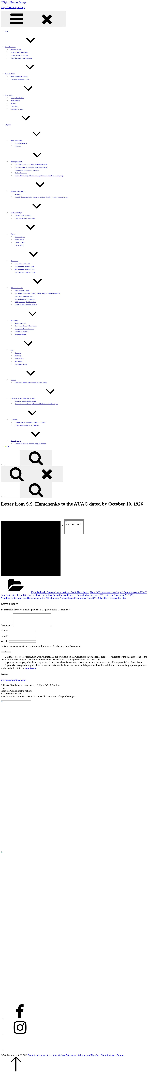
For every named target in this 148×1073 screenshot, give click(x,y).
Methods (13, 380)
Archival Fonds (15, 100)
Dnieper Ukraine (19, 242)
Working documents (16, 161)
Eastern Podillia (19, 239)
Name (4, 630)
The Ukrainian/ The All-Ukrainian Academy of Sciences (31, 164)
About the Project (10, 74)
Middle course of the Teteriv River (25, 269)
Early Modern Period (21, 364)
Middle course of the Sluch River (24, 266)
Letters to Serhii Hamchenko (23, 215)
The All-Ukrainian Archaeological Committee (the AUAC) (31, 167)
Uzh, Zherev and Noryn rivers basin (25, 272)
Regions (13, 234)
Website (5, 641)
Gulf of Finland (19, 245)
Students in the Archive (17, 109)
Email (5, 635)
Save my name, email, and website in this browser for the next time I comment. (42, 646)
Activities (13, 103)
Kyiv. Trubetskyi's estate (43, 592)
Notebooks (18, 146)
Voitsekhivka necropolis (21, 331)
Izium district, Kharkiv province (24, 296)
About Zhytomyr (16, 441)
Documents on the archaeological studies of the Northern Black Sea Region (36, 404)
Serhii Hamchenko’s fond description (21, 58)
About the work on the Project (19, 76)
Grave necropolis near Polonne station (26, 326)
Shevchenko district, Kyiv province (25, 299)
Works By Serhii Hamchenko (19, 52)
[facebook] (20, 1018)
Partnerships (14, 106)
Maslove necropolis (20, 323)
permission (30, 668)
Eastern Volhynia (20, 237)
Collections (14, 419)
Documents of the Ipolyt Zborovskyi (25, 401)
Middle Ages (18, 361)
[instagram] (20, 1034)
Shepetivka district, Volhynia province (26, 304)
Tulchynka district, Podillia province (25, 302)
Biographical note (16, 49)
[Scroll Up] (16, 1070)
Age (12, 350)
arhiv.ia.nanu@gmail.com (13, 679)
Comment (6, 625)
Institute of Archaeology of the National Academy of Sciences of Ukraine (63, 1055)
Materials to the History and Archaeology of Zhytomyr (30, 443)
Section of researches (21, 173)
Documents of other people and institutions (23, 398)
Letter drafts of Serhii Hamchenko (25, 218)
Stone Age (18, 353)
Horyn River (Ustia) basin (22, 264)
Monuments (14, 320)
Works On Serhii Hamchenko (19, 55)
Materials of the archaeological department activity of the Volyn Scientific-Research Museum (41, 197)
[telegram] (20, 1049)
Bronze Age (18, 355)
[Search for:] (10, 464)
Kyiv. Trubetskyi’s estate (22, 290)
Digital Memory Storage (13, 7)
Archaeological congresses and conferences (27, 170)
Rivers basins (14, 261)
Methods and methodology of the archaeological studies (31, 382)
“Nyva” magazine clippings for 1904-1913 (27, 425)
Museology (18, 194)
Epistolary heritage (16, 212)
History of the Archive (17, 98)
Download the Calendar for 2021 (20, 79)
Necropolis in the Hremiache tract (24, 329)
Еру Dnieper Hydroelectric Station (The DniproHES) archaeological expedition (37, 293)
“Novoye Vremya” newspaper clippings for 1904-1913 (30, 422)
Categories (8, 125)
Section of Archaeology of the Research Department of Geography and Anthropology (39, 176)
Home (6, 31)
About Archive (9, 95)
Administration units (17, 288)
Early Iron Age (19, 358)
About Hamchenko (10, 47)
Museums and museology (18, 191)
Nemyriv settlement (20, 334)
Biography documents (21, 143)
